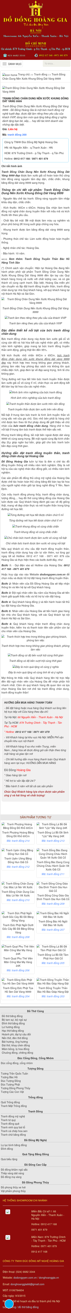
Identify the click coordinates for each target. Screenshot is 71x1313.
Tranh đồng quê (10, 1123)
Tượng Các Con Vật (12, 1092)
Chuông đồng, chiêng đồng (17, 1052)
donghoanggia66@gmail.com (27, 1284)
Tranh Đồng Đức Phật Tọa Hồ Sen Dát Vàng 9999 (18, 989)
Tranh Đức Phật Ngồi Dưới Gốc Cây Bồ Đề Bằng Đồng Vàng (18, 928)
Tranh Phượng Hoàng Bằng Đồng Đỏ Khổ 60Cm (18, 834)
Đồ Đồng (10, 770)
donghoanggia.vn (49, 1277)
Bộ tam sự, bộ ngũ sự (14, 1019)
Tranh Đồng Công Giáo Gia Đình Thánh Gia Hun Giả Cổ (53, 897)
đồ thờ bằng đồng (28, 1307)
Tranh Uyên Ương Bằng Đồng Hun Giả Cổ (18, 860)
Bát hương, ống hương (15, 1041)
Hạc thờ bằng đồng (13, 1030)
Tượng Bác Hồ (9, 1077)
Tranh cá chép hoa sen (14, 1131)
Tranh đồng (40, 74)
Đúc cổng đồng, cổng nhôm (17, 1063)
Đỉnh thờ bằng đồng (13, 1023)
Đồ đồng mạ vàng (11, 1177)
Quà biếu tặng (9, 1159)
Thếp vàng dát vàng (12, 1173)
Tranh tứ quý (8, 1120)
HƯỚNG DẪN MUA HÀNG (41, 763)
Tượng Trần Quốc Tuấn (14, 1073)
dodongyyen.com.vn (25, 1277)
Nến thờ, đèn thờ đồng (15, 1038)
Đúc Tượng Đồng (11, 1081)
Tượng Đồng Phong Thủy (15, 1088)
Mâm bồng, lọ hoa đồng (15, 1049)
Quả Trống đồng (10, 1102)
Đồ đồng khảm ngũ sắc (14, 1169)
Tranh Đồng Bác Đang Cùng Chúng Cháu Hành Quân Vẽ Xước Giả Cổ (53, 865)
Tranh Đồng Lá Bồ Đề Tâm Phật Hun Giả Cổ (53, 956)
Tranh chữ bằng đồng (13, 1134)
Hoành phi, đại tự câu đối (16, 1034)
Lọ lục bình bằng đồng (14, 1145)
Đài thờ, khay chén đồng (16, 1045)
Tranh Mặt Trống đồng (14, 1106)
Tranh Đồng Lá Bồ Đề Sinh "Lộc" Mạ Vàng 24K (53, 834)
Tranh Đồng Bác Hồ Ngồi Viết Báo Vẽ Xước (53, 923)
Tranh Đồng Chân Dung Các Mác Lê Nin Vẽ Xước (18, 893)
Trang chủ (23, 74)
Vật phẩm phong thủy (13, 1191)
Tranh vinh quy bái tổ (13, 1127)
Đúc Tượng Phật (10, 1084)
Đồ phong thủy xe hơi (13, 1187)
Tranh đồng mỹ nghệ (13, 1116)
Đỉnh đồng (7, 1148)
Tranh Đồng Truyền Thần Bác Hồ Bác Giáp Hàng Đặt (53, 989)
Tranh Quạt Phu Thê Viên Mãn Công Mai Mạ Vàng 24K (18, 961)
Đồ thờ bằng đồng (12, 1016)
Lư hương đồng (11, 1027)
